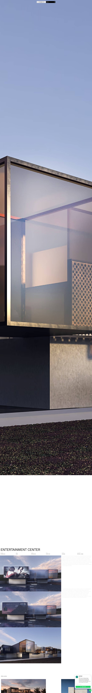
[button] (90, 690)
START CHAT (84, 686)
